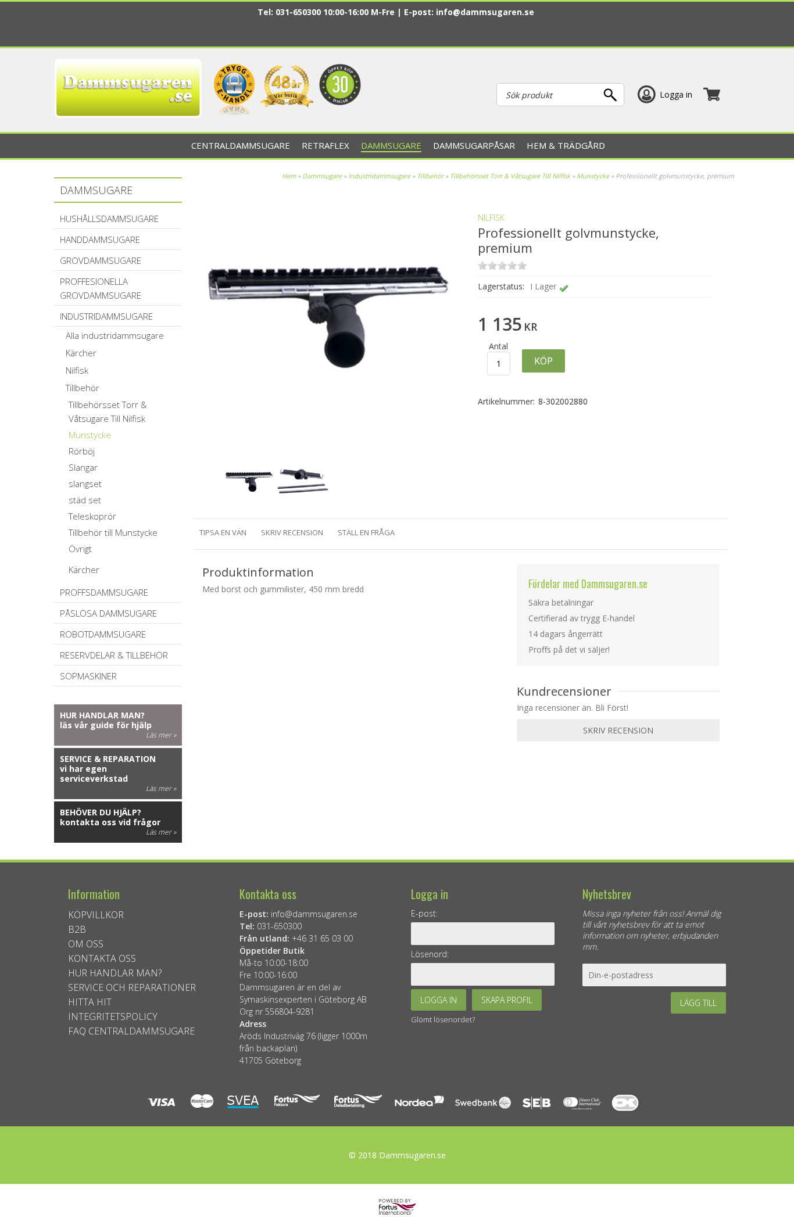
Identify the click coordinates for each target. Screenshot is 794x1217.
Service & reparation (108, 758)
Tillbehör (430, 175)
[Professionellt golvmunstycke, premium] (329, 441)
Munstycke (593, 175)
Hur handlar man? (102, 715)
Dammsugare (322, 175)
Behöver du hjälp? (100, 812)
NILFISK (491, 217)
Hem (289, 175)
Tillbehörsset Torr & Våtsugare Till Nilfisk (510, 175)
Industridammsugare (380, 175)
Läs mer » (161, 735)
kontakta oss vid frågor (110, 822)
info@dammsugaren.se (485, 11)
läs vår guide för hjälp (106, 725)
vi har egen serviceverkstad (94, 773)
